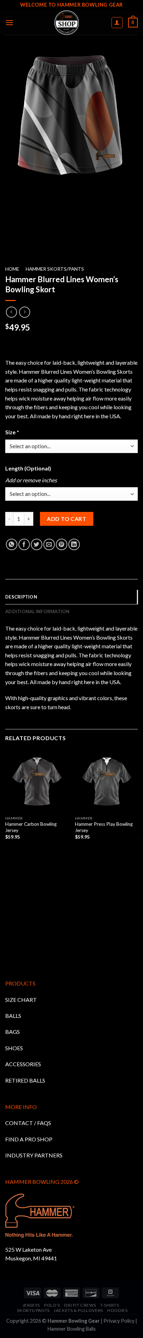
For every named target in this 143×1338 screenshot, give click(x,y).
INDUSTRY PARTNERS (33, 1155)
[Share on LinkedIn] (74, 544)
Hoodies (117, 1310)
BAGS (12, 1031)
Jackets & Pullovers (78, 1310)
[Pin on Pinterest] (61, 544)
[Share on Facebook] (24, 544)
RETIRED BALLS (25, 1080)
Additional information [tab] (37, 611)
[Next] (138, 853)
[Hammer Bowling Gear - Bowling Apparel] (66, 22)
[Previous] (4, 853)
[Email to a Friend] (49, 544)
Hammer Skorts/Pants (55, 269)
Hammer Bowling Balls (72, 1329)
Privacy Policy (118, 1321)
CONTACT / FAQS (28, 1122)
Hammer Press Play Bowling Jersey (104, 827)
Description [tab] (21, 597)
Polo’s (52, 1305)
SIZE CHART (21, 999)
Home (12, 269)
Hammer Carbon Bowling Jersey (31, 827)
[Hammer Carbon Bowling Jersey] (36, 780)
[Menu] (9, 22)
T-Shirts (109, 1305)
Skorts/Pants (33, 1310)
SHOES (14, 1048)
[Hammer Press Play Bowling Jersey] (106, 780)
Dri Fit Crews (80, 1305)
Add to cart (66, 518)
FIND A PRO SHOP (28, 1139)
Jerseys (31, 1305)
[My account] (117, 22)
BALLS (13, 1015)
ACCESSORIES (23, 1064)
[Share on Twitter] (36, 544)
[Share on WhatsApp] (11, 544)
